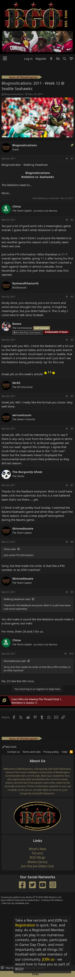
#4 (72, 339)
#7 (72, 485)
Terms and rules (31, 751)
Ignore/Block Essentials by (32, 900)
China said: (10, 549)
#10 (71, 653)
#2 (72, 219)
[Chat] (58, 58)
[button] (4, 58)
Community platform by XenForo (31, 897)
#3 (72, 296)
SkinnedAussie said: (15, 661)
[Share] (66, 158)
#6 (72, 428)
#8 (72, 541)
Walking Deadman (35, 165)
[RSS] (71, 752)
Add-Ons (6, 903)
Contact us (13, 751)
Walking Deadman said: (17, 599)
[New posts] (51, 58)
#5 (72, 396)
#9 (72, 592)
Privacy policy (51, 751)
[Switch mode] (71, 58)
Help (64, 751)
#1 (72, 158)
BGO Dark (11, 746)
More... (6, 193)
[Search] (64, 58)
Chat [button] (37, 974)
